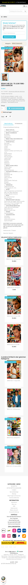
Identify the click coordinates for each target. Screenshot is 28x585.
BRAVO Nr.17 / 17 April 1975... (14, 380)
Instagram (15, 546)
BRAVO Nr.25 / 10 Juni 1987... (14, 316)
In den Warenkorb (15, 108)
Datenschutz (14, 508)
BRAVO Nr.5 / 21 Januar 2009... (14, 466)
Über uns (14, 504)
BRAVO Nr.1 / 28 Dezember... (14, 409)
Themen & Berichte (14, 497)
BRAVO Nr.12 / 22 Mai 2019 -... (14, 437)
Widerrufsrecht (14, 510)
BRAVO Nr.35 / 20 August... (14, 287)
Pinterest (10, 116)
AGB (14, 506)
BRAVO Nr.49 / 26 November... (14, 259)
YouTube (6, 546)
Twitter (2, 546)
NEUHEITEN (14, 486)
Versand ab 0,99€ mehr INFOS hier (17, 91)
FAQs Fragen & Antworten (14, 495)
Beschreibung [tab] (8, 123)
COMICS (14, 490)
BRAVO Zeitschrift (17, 43)
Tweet (6, 116)
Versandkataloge (14, 492)
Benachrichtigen (9, 37)
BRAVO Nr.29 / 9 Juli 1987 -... (14, 344)
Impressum (14, 502)
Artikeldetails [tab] (18, 123)
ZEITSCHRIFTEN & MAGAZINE (14, 488)
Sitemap (14, 494)
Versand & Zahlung (14, 512)
